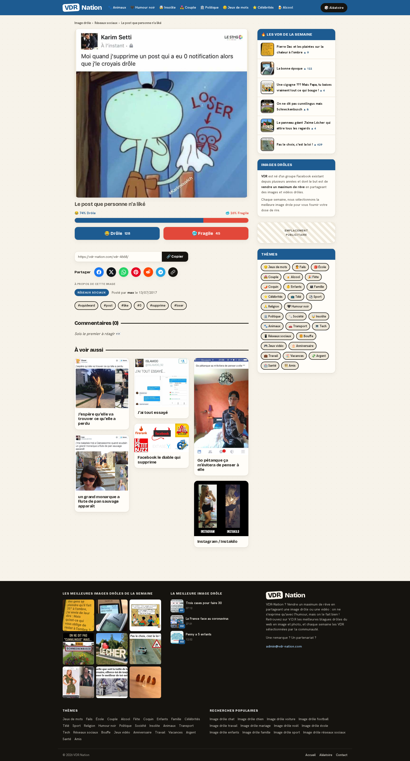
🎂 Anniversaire (302, 346)
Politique (209, 7)
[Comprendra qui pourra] (145, 682)
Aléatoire (325, 755)
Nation (83, 7)
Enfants (162, 719)
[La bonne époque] (112, 615)
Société (140, 725)
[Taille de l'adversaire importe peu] (112, 682)
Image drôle (83, 23)
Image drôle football (313, 719)
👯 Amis (290, 366)
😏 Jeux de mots (275, 267)
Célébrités (263, 7)
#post (108, 305)
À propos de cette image (95, 284)
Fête (136, 719)
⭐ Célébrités (273, 296)
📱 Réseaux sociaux (277, 336)
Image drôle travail (223, 725)
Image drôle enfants (224, 732)
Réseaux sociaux (106, 23)
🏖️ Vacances (295, 356)
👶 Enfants (294, 287)
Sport (77, 725)
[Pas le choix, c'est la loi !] (145, 649)
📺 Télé (296, 296)
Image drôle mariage (256, 725)
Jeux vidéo (122, 732)
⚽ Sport (315, 296)
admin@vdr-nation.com (284, 646)
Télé (66, 725)
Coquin (148, 719)
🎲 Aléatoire (334, 7)
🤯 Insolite (319, 316)
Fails (89, 719)
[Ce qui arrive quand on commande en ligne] (78, 682)
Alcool (285, 7)
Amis (78, 739)
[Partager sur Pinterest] (136, 272)
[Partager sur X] (111, 272)
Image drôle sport (287, 732)
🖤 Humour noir (298, 306)
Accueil (310, 755)
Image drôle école (315, 725)
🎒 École (320, 267)
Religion (89, 725)
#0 (139, 305)
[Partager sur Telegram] (161, 272)
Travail (160, 732)
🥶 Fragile (206, 233)
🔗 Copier (175, 257)
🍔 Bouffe (306, 336)
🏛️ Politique (272, 316)
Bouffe (106, 732)
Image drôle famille (256, 732)
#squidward (86, 305)
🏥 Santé (270, 366)
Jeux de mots (235, 7)
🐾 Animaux (272, 326)
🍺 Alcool (293, 277)
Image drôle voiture (281, 719)
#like (124, 305)
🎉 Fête (313, 277)
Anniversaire (142, 732)
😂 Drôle (117, 233)
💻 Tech (320, 326)
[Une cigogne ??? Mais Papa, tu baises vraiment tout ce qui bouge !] (145, 615)
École (100, 719)
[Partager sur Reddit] (148, 272)
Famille (176, 719)
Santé (67, 739)
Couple (188, 7)
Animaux (117, 7)
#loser (178, 305)
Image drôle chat (222, 719)
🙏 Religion (271, 306)
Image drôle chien (251, 719)
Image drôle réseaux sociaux (324, 732)
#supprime (157, 305)
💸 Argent (319, 356)
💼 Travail (271, 356)
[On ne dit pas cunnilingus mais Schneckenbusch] (78, 649)
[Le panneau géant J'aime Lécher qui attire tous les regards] (112, 649)
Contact (341, 755)
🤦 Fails (300, 267)
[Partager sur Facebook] (99, 272)
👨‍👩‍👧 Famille (317, 287)
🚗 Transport (298, 326)
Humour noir (142, 7)
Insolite (167, 7)
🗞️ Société (296, 316)
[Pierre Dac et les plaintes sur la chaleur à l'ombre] (78, 615)
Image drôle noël (286, 725)
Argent (191, 732)
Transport (186, 725)
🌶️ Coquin (271, 287)
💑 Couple (271, 277)
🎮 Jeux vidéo (274, 346)
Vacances (175, 732)
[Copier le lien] (173, 272)
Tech (66, 732)
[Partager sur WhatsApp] (124, 272)
